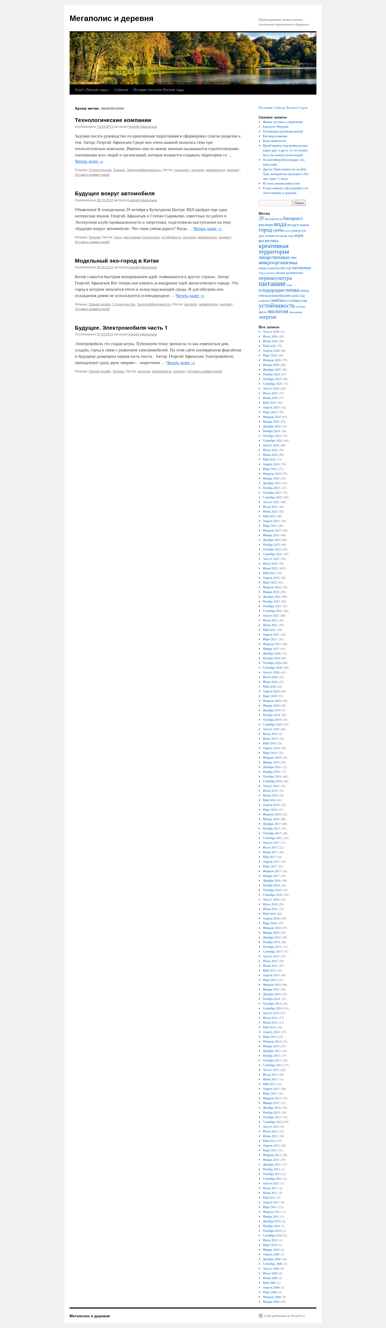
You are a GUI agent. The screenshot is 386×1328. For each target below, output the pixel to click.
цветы (263, 312)
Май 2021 (269, 629)
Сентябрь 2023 (272, 497)
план (289, 285)
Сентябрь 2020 (272, 667)
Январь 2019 (271, 762)
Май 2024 (269, 459)
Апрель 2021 (271, 634)
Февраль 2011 (272, 1211)
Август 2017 (271, 842)
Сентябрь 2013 (272, 1065)
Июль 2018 (270, 790)
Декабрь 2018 (272, 767)
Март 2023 (270, 525)
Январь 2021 (271, 648)
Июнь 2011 (270, 1193)
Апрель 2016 (271, 918)
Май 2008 (269, 1282)
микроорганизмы (278, 262)
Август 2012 (271, 1126)
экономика (295, 312)
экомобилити (215, 169)
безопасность (273, 219)
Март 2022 (270, 582)
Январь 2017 (271, 876)
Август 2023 (271, 502)
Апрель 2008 (271, 1287)
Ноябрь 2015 (271, 942)
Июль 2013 (270, 1074)
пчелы (263, 295)
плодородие (272, 289)
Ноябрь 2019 (271, 715)
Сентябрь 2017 (272, 838)
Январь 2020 (271, 705)
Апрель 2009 (271, 1254)
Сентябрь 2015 (272, 951)
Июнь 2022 (270, 568)
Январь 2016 (271, 932)
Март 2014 (270, 1036)
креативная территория (142, 237)
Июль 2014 (270, 1017)
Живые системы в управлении (282, 122)
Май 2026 (269, 346)
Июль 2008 (270, 1273)
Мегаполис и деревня (112, 17)
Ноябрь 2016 (271, 885)
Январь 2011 (271, 1216)
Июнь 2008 (270, 1278)
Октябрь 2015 (272, 946)
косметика (268, 240)
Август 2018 (271, 786)
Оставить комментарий (92, 174)
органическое (294, 273)
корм (299, 235)
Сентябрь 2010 (272, 1235)
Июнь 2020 (270, 682)
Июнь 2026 (270, 341)
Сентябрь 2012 (272, 1122)
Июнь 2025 (270, 398)
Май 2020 (269, 686)
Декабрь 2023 (272, 483)
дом (261, 235)
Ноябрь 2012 (271, 1112)
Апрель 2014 (271, 1032)
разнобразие (279, 295)
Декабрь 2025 (272, 369)
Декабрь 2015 (272, 937)
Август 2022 (271, 558)
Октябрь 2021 (272, 606)
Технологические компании (113, 120)
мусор (285, 267)
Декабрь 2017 (272, 823)
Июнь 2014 (270, 1022)
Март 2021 (270, 639)
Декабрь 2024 (272, 426)
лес (293, 257)
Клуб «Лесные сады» (92, 89)
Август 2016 (271, 899)
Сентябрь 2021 (272, 611)
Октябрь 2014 (272, 1003)
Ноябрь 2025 (271, 374)
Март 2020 (270, 696)
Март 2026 (270, 355)
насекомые (301, 267)
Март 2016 (270, 923)
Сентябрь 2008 (272, 1263)
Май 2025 (269, 402)
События (121, 89)
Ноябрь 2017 (271, 828)
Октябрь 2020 (272, 663)
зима (291, 236)
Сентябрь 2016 (272, 894)
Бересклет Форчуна (275, 126)
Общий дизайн (100, 304)
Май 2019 (269, 743)
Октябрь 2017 (272, 833)
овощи (280, 272)
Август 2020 (271, 672)
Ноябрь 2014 (271, 999)
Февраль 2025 (272, 417)
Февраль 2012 (272, 1155)
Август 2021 (271, 615)
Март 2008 (270, 1292)
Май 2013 (269, 1084)
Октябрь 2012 (272, 1117)
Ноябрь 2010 (271, 1226)
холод (300, 306)
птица (304, 290)
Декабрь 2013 (272, 1051)
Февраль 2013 (272, 1098)
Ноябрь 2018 (271, 771)
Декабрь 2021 (272, 596)
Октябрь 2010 (272, 1230)
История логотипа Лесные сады (158, 89)
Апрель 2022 (271, 577)
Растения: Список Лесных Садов (283, 107)
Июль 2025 (270, 393)
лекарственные (274, 257)
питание (272, 283)
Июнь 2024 (270, 454)
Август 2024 (271, 445)
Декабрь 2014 (272, 994)
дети (288, 230)
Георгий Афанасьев (142, 126)
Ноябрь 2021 (271, 601)
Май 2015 (269, 970)
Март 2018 (270, 809)
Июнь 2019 (270, 738)
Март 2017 (270, 866)
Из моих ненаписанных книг (281, 183)
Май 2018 (269, 800)
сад (302, 295)
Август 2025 (271, 388)
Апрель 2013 (271, 1088)
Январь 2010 (271, 1249)
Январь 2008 (271, 1301)
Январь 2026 (271, 364)
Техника (119, 169)
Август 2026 (271, 331)
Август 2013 (271, 1069)
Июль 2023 (270, 506)
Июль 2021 (270, 620)
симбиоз (278, 300)
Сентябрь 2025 (272, 383)
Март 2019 (270, 752)
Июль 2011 (270, 1188)
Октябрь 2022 (272, 549)
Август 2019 (271, 729)
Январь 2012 (271, 1159)
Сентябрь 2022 (272, 554)
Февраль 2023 (272, 530)
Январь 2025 (271, 421)
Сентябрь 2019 (272, 724)
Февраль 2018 (272, 814)
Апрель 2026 (271, 350)
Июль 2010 (270, 1240)
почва (292, 289)
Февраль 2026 (272, 360)
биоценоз (293, 218)
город (118, 237)
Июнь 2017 (270, 852)
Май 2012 (269, 1140)
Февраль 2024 (272, 473)
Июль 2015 (270, 961)
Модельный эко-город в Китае (117, 260)
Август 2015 (271, 956)
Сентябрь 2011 (272, 1178)
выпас (304, 224)
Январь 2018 (271, 819)
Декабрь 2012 (272, 1107)
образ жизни (266, 273)
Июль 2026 (270, 336)
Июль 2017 (270, 847)
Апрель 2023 (271, 521)
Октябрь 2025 (272, 379)
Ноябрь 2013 (271, 1055)
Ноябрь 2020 (271, 658)
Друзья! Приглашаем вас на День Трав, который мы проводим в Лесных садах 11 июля (286, 174)
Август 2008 (271, 1268)
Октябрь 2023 (272, 492)
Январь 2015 (271, 989)
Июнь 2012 (270, 1136)
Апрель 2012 (271, 1145)
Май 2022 (269, 573)
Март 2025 (270, 412)
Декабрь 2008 (272, 1259)
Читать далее (89, 161)
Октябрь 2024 (272, 435)
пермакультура (275, 277)
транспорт (182, 169)
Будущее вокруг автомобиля (115, 193)
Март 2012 (270, 1150)
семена (264, 300)
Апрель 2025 (271, 407)
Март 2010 (270, 1245)
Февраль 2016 (272, 928)
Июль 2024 (270, 450)
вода (280, 223)
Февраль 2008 (272, 1297)
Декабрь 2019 (272, 710)
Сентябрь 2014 (272, 1008)
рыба (295, 295)
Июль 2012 (270, 1131)
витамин (266, 224)
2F (261, 217)
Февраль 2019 (272, 757)
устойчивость (171, 237)
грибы (278, 230)
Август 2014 (271, 1013)
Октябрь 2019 (272, 719)
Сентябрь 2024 (272, 440)
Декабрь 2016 (272, 880)
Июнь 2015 (270, 965)
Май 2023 (269, 516)
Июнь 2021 (270, 625)
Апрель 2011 (271, 1202)
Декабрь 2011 (272, 1164)
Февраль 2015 (272, 984)
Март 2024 (270, 469)
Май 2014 (269, 1027)
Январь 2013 (271, 1103)
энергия (233, 169)
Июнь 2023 (270, 511)
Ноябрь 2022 (271, 544)
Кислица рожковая (275, 136)
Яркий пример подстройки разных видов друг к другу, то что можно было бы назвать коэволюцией (285, 150)
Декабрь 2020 (272, 653)
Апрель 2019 (271, 748)
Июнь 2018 (270, 795)
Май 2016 (269, 913)
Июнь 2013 (270, 1079)
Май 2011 (269, 1197)
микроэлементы (269, 268)
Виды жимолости (274, 141)
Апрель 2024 (271, 464)
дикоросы (298, 230)
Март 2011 (270, 1207)
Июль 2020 (270, 677)
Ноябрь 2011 (271, 1169)
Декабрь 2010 (272, 1221)
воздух (293, 224)
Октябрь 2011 (272, 1174)
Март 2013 (270, 1093)
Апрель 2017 (271, 861)
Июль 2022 (270, 563)
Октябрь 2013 (272, 1060)
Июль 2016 (270, 904)
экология (197, 169)
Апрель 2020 (271, 691)
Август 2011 (271, 1183)
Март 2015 (270, 980)
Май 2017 (269, 857)
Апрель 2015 (271, 975)
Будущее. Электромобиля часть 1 (121, 327)
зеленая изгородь (276, 235)
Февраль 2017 (272, 871)
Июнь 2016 (270, 909)
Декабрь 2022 (272, 540)
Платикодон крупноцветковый (283, 131)
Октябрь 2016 (272, 890)
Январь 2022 (271, 592)
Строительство (100, 169)
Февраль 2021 (272, 644)
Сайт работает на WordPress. (285, 1316)
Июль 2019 (270, 734)
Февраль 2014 (272, 1041)
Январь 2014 (271, 1046)
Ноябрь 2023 (271, 488)
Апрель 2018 (271, 805)
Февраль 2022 (272, 587)
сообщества (297, 300)
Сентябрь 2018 (272, 781)
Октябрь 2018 (272, 776)
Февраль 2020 (272, 700)
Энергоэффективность (144, 169)
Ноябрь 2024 (271, 431)
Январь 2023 (271, 535)
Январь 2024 (271, 478)
